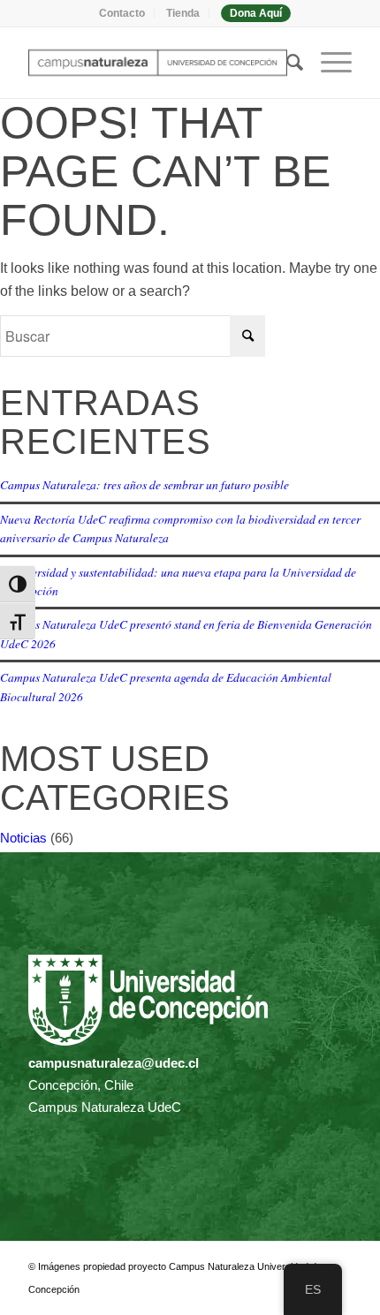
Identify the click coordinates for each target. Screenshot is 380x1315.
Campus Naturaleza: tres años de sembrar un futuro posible (144, 484)
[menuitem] (122, 13)
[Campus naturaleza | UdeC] (157, 62)
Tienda (183, 13)
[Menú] (327, 62)
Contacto (122, 13)
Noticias (23, 837)
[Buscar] (286, 62)
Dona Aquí (256, 13)
